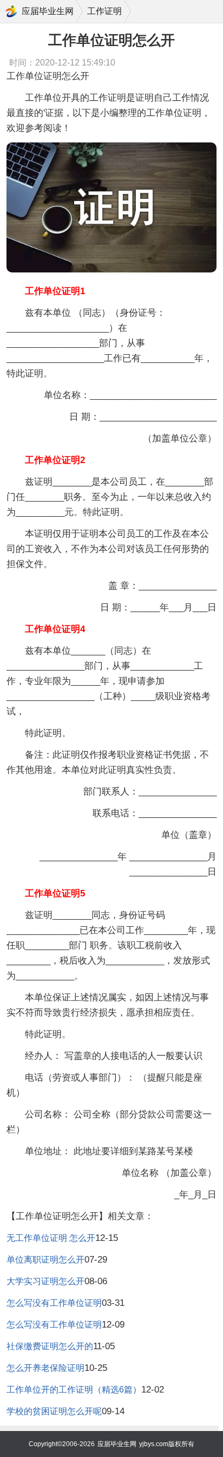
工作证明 (104, 11)
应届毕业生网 (48, 11)
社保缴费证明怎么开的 (49, 1346)
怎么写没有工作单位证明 (54, 1303)
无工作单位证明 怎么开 (50, 1238)
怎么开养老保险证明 (45, 1368)
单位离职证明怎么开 (45, 1259)
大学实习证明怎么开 (45, 1281)
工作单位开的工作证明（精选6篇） (73, 1389)
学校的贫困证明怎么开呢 (54, 1411)
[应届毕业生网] (11, 11)
